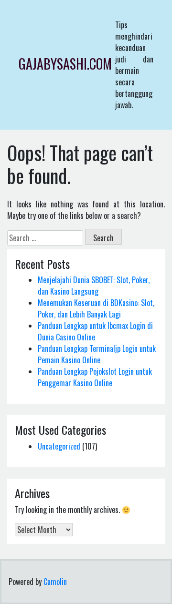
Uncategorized (59, 446)
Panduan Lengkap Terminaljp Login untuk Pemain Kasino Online (97, 354)
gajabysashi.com (65, 63)
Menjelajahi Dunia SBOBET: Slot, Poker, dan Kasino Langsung (94, 285)
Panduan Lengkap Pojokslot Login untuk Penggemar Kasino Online (95, 377)
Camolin (55, 581)
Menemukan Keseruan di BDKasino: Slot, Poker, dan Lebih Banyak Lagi (96, 308)
